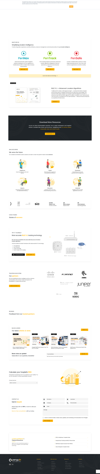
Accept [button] (71, 6)
